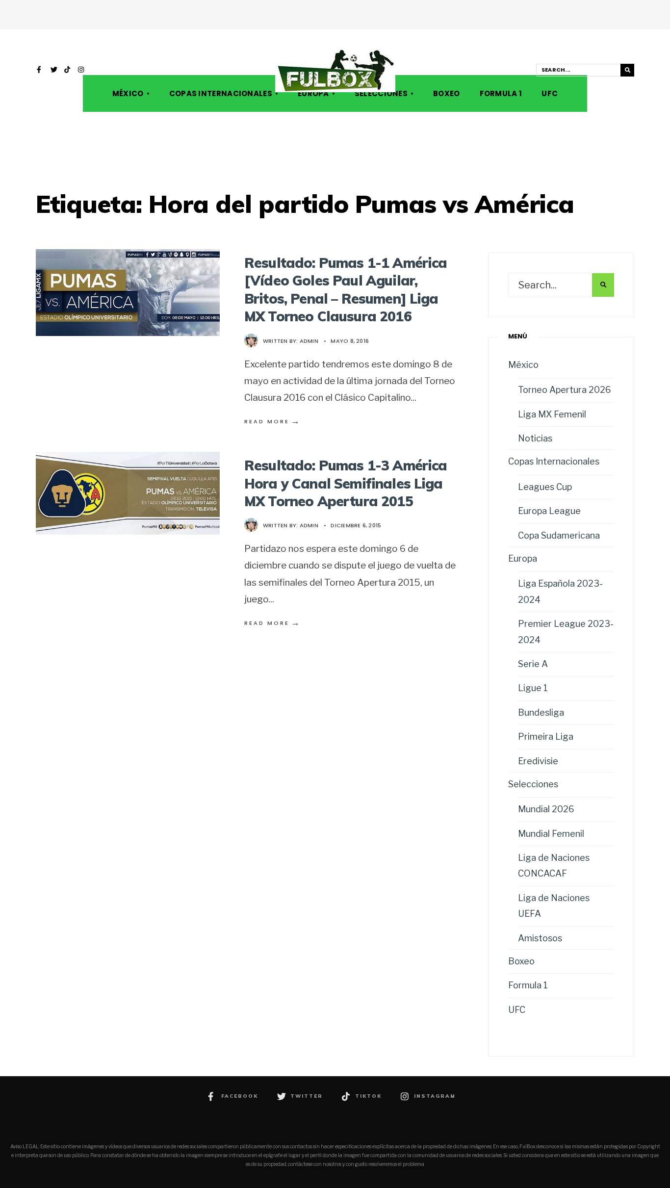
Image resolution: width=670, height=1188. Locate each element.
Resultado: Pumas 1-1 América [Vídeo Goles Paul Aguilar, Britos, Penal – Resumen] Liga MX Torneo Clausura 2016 (345, 289)
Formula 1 (501, 93)
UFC (549, 93)
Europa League (549, 511)
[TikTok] (67, 70)
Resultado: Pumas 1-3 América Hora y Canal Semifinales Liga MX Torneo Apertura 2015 (345, 483)
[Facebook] (40, 70)
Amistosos (540, 938)
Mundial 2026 (546, 809)
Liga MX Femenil (552, 414)
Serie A (533, 664)
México (128, 93)
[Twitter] (54, 70)
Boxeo (446, 93)
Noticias (535, 438)
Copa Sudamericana (559, 535)
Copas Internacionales (220, 93)
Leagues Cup (545, 487)
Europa (313, 93)
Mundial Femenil (551, 833)
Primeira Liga (545, 736)
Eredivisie (538, 761)
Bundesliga (541, 712)
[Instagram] (81, 70)
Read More (272, 421)
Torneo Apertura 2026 (564, 390)
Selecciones (381, 93)
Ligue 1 (533, 688)
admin (309, 341)
